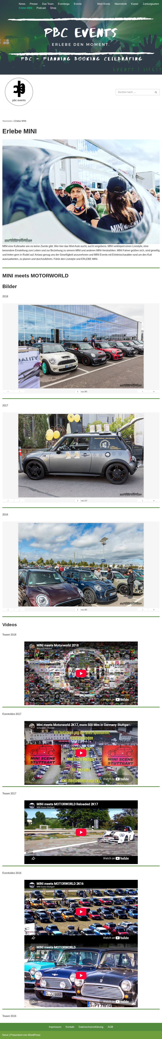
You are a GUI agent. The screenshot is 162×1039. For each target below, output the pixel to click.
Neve (5, 1035)
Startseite (7, 121)
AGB (110, 1027)
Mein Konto (103, 4)
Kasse (134, 4)
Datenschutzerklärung (91, 1027)
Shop (53, 8)
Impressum (55, 1027)
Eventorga (63, 4)
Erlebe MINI (25, 8)
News (22, 4)
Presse (34, 4)
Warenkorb (121, 4)
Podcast (41, 8)
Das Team (47, 4)
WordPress (34, 1035)
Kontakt (70, 1027)
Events (78, 4)
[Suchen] (156, 92)
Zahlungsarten (151, 4)
